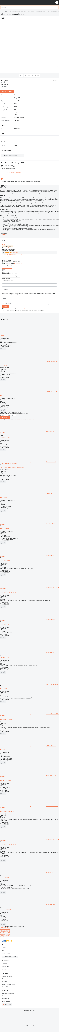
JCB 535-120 (3, 498)
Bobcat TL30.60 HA (5, 780)
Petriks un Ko (5, 245)
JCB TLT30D (3, 688)
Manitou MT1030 (5, 560)
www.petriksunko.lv (7, 268)
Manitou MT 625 (4, 657)
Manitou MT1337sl (5, 624)
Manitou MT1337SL (5, 910)
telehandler (17, 100)
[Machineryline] (6, 11)
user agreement (32, 308)
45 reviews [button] (15, 252)
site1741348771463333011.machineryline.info (13, 254)
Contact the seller (7, 91)
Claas (15, 94)
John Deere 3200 (5, 528)
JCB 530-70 (3, 395)
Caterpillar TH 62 (5, 438)
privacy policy (22, 308)
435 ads (9, 247)
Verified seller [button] (8, 246)
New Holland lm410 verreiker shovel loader (12, 467)
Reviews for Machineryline (8, 984)
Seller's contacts (6, 953)
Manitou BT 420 (4, 878)
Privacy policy (5, 978)
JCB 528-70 (3, 365)
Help (3, 950)
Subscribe (4, 417)
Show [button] (12, 263)
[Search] (56, 7)
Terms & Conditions (7, 976)
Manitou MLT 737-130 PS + (8, 592)
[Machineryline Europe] (10, 2)
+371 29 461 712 (18, 263)
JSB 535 (2, 750)
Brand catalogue (6, 986)
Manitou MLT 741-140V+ (7, 811)
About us (4, 947)
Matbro (2, 335)
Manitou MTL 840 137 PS (7, 719)
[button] (56, 2)
